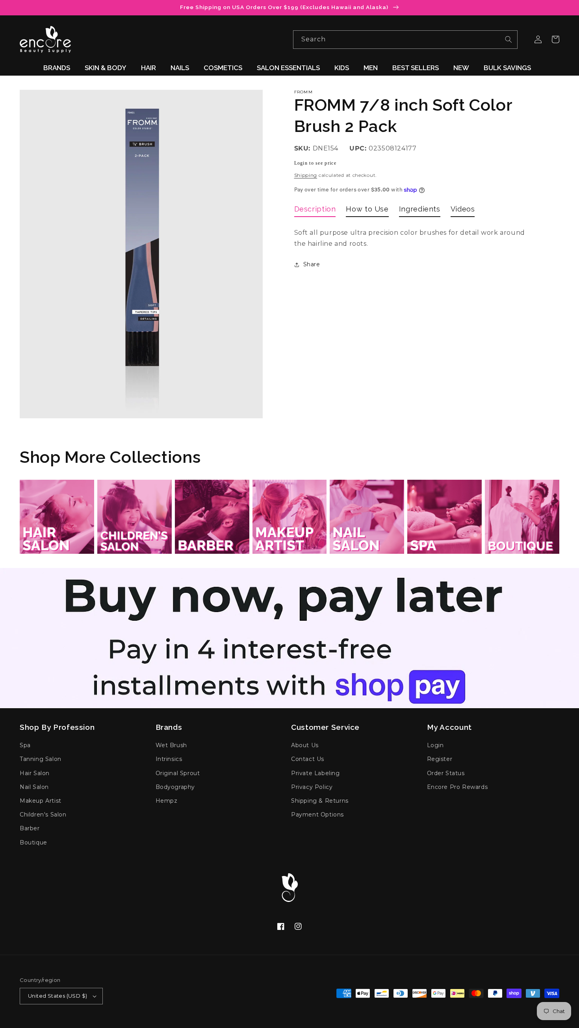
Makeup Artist (40, 800)
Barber (30, 828)
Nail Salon (34, 786)
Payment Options (317, 814)
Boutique (33, 842)
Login (435, 745)
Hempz (167, 800)
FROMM (303, 92)
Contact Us (307, 759)
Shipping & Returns (320, 800)
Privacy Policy (311, 786)
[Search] (508, 39)
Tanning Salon (40, 759)
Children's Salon (43, 814)
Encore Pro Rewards (457, 786)
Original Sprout (178, 773)
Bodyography (175, 786)
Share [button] (311, 264)
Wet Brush (171, 745)
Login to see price (315, 163)
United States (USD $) (57, 996)
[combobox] (405, 39)
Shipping (305, 175)
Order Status (446, 773)
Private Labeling (315, 773)
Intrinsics (169, 759)
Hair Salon (35, 773)
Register (440, 759)
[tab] (315, 210)
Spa (25, 745)
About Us (305, 745)
